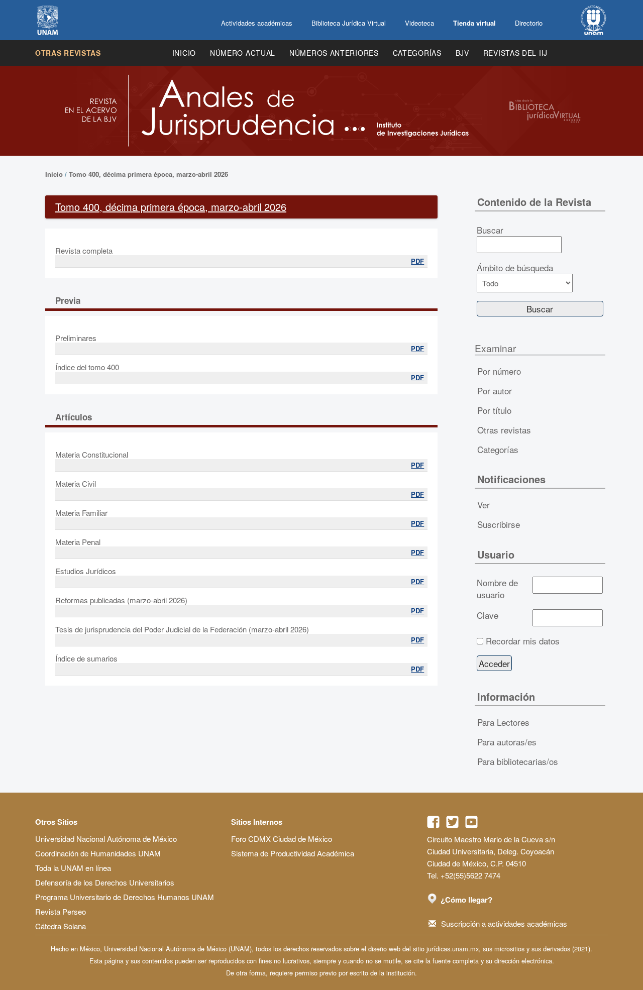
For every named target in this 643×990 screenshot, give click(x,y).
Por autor (494, 390)
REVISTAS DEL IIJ (515, 53)
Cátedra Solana (60, 926)
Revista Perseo (60, 911)
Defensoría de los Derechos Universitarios (104, 882)
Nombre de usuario (497, 589)
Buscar (490, 230)
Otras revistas (68, 53)
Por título (494, 410)
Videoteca (419, 23)
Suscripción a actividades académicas (504, 923)
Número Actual (242, 53)
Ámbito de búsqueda (515, 268)
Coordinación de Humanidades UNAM (98, 853)
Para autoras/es (507, 741)
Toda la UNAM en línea (73, 867)
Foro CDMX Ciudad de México (281, 838)
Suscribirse (498, 524)
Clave (487, 615)
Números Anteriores (334, 53)
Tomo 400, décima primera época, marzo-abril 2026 (148, 174)
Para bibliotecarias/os (517, 761)
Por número (499, 371)
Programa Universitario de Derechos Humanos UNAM (124, 897)
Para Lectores (503, 722)
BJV (462, 53)
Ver (483, 504)
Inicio (184, 53)
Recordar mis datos (523, 641)
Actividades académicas (256, 23)
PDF (417, 261)
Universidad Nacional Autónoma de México (106, 838)
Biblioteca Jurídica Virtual (348, 23)
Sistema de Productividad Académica (292, 853)
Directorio (529, 23)
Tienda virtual (474, 23)
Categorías (417, 53)
